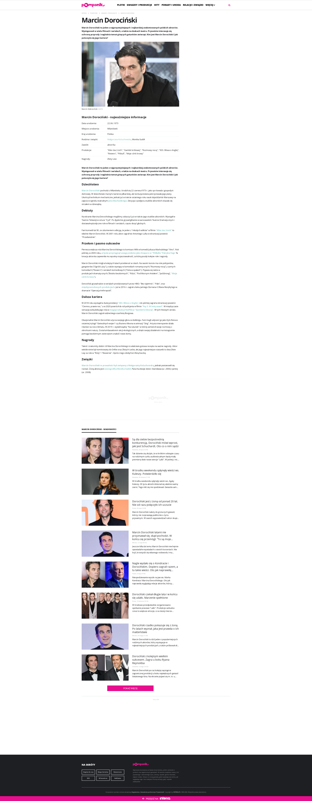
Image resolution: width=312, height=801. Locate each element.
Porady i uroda (171, 4)
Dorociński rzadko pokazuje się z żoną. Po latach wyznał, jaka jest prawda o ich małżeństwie (155, 629)
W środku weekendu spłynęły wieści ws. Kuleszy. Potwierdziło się (155, 472)
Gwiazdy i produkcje (139, 4)
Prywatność (160, 792)
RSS (88, 778)
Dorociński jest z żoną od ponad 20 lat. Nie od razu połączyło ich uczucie (155, 503)
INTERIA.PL (177, 792)
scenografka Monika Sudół (117, 368)
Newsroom (117, 772)
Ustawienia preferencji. (148, 792)
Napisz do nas (88, 772)
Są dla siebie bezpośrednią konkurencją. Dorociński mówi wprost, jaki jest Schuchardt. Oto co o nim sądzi (155, 443)
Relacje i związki (193, 4)
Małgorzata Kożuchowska (119, 139)
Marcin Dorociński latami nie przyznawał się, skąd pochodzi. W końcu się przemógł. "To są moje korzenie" (152, 537)
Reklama (117, 778)
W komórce (103, 778)
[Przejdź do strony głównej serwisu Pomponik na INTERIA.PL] (93, 5)
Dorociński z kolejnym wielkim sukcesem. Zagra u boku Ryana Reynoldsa (150, 660)
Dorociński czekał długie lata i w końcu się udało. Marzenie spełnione (154, 596)
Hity (156, 4)
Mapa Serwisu (103, 772)
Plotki (121, 4)
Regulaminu (136, 792)
